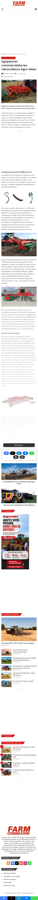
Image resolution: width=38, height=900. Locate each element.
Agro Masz (26, 436)
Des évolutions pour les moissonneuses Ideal (20, 651)
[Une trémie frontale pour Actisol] (6, 683)
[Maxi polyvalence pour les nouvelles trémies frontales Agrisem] (6, 660)
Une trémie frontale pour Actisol (23, 681)
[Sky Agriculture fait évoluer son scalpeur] (19, 629)
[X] (12, 453)
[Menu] (36, 9)
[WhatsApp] (31, 453)
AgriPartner (13, 436)
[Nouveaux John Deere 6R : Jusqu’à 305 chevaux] (6, 675)
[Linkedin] (19, 453)
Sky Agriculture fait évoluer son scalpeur (17, 643)
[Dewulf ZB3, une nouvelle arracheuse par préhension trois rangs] (6, 668)
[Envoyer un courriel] (15, 73)
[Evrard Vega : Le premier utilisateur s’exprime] (6, 765)
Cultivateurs (19, 440)
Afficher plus (18, 445)
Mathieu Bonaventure (9, 73)
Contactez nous (9, 885)
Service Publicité (10, 873)
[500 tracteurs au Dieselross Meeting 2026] (6, 757)
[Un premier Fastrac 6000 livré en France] (6, 772)
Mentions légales (10, 879)
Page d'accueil (7, 54)
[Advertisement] (19, 32)
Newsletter (8, 882)
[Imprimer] (22, 457)
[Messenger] (25, 453)
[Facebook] (6, 453)
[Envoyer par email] (16, 457)
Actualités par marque (12, 876)
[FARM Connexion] (19, 3)
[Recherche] (2, 9)
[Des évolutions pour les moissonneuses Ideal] (6, 652)
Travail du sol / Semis (19, 54)
